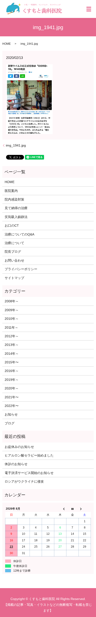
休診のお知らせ (16, 464)
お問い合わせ (14, 260)
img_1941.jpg (16, 145)
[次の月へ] (85, 509)
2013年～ (12, 345)
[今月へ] (72, 509)
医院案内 (11, 191)
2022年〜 (12, 406)
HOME (6, 43)
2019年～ (12, 380)
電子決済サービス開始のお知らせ (29, 473)
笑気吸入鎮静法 (16, 217)
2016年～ (12, 371)
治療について (14, 243)
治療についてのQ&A (19, 234)
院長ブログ (13, 251)
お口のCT (12, 225)
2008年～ (12, 301)
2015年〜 (12, 362)
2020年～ (12, 388)
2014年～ (12, 353)
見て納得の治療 (16, 208)
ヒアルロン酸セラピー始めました (29, 455)
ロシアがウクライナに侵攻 (24, 481)
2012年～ (12, 336)
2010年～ (12, 318)
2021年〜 (12, 397)
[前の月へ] (60, 509)
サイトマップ (14, 278)
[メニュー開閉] (88, 9)
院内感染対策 (14, 199)
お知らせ (11, 414)
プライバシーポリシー (21, 269)
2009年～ (12, 310)
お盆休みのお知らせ (19, 447)
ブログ (9, 423)
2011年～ (11, 327)
